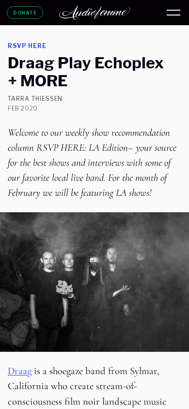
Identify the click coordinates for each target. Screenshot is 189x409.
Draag (20, 371)
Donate (25, 13)
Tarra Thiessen (35, 99)
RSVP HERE (27, 45)
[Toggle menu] (173, 12)
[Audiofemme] (94, 12)
